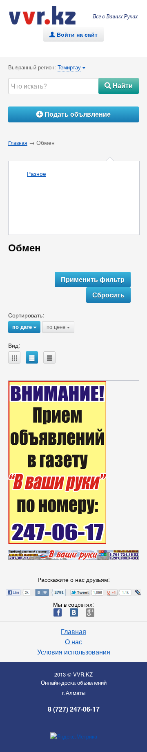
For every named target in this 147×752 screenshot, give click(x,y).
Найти (119, 85)
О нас (73, 642)
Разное (36, 173)
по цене (58, 327)
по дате (24, 327)
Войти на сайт (73, 34)
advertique (50, 15)
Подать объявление (73, 114)
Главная (17, 142)
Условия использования (73, 652)
